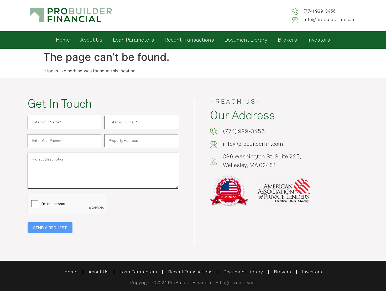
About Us (91, 40)
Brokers (287, 40)
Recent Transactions (189, 40)
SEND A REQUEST (50, 227)
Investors (318, 40)
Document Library (246, 40)
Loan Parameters (133, 40)
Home (63, 40)
